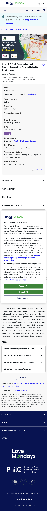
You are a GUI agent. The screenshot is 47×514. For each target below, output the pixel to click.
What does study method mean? (19, 348)
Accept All (23, 286)
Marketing (14, 386)
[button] (9, 134)
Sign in (41, 3)
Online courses (21, 390)
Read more (32, 94)
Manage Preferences (16, 493)
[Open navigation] (3, 3)
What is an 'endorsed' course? (18, 369)
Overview (7, 180)
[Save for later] (43, 64)
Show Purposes (23, 297)
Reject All (23, 292)
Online (4, 29)
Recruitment (21, 29)
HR (11, 29)
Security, (30, 493)
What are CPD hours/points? (17, 355)
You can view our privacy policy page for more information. (22, 257)
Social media (30, 383)
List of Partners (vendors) (15, 280)
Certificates (8, 197)
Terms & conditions (23, 499)
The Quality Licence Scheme (25, 141)
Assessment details (12, 205)
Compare (39, 169)
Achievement (8, 188)
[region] (23, 257)
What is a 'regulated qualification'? (20, 362)
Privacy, (37, 493)
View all (23, 377)
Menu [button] (4, 10)
